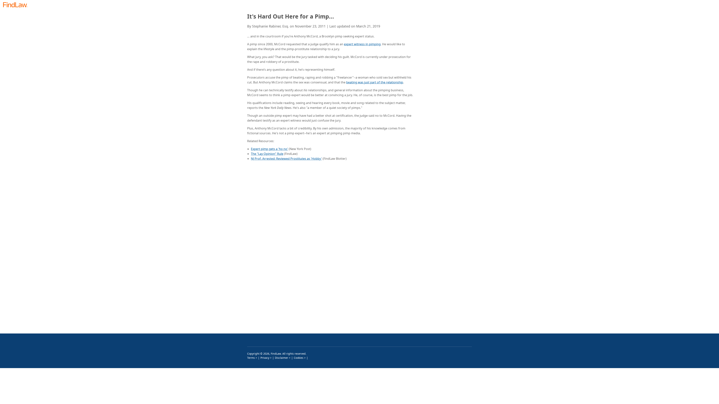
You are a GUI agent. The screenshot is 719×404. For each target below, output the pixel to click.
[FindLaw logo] (17, 5)
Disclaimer (281, 357)
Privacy (264, 357)
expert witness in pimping (362, 44)
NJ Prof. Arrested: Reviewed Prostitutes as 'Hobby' (286, 159)
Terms (251, 357)
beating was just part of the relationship (374, 82)
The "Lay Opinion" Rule (267, 154)
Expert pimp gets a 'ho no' (269, 149)
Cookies (298, 357)
